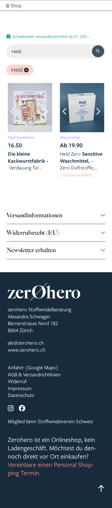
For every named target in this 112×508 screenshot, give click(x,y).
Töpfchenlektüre (21, 137)
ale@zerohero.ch (26, 342)
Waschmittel (70, 137)
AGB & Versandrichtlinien (34, 374)
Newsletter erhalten (31, 250)
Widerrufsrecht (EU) (33, 232)
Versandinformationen (34, 215)
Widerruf (17, 381)
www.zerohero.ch (26, 349)
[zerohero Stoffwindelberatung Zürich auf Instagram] (11, 408)
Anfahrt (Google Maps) (33, 367)
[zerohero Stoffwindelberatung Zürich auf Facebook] (22, 408)
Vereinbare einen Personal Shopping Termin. (51, 469)
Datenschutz (21, 395)
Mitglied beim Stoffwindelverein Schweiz (50, 421)
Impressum (20, 388)
